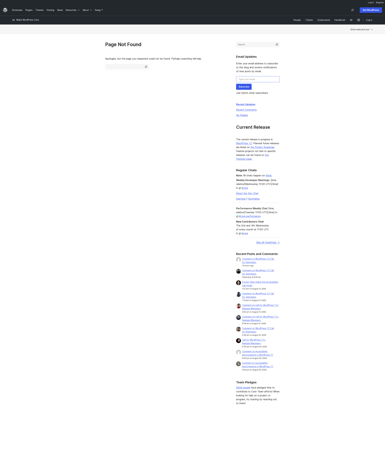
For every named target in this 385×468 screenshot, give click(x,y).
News (15, 429)
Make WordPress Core (27, 19)
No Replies (242, 115)
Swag (234, 439)
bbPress (308, 434)
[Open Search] (352, 10)
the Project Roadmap (262, 147)
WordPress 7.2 (244, 143)
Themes (89, 429)
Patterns (89, 439)
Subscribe (244, 86)
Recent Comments (246, 109)
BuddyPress (310, 439)
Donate (235, 434)
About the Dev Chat (247, 193)
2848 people (243, 387)
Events (233, 429)
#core (245, 187)
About (15, 425)
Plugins (88, 434)
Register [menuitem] (380, 2)
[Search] (277, 44)
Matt (306, 429)
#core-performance (250, 216)
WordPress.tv (166, 439)
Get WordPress (371, 10)
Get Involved (236, 425)
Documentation (165, 429)
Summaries (254, 198)
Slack (269, 175)
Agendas (241, 198)
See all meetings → (268, 242)
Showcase (90, 425)
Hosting (16, 434)
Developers (163, 434)
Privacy (15, 439)
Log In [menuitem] (371, 2)
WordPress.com (312, 425)
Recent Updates (245, 104)
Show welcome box (360, 29)
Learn (160, 425)
